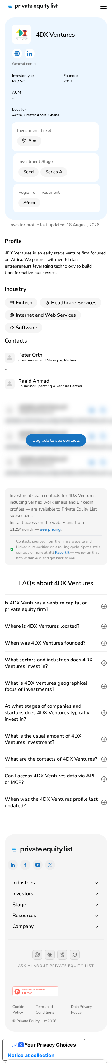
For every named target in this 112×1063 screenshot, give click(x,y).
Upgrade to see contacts (56, 440)
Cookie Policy (18, 1009)
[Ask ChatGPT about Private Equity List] (37, 955)
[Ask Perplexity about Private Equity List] (62, 955)
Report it (62, 552)
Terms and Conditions (45, 1009)
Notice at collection (31, 1055)
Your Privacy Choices (50, 1045)
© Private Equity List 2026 (34, 1021)
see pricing (50, 529)
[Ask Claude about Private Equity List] (50, 955)
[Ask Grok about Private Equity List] (75, 955)
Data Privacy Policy (81, 1009)
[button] (56, 606)
